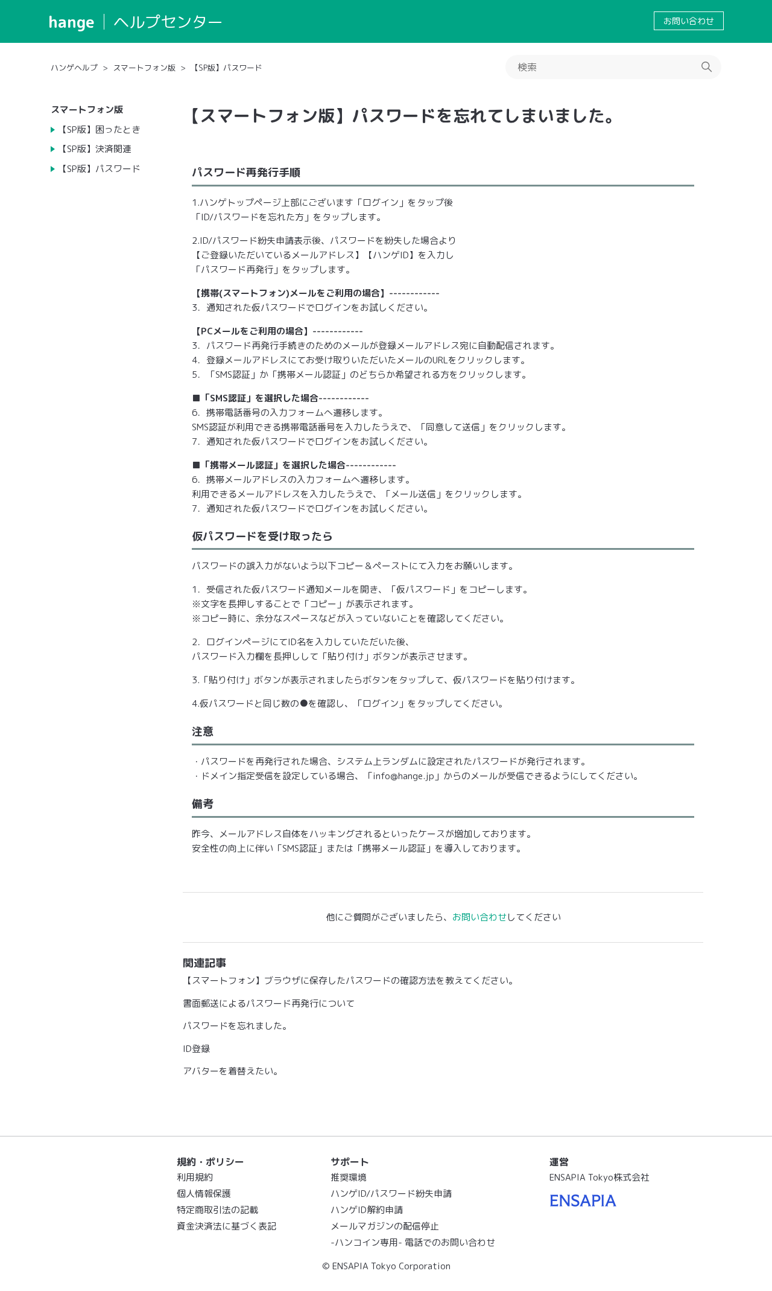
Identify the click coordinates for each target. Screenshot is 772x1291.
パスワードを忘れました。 (237, 1025)
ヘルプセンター (168, 22)
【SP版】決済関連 (94, 148)
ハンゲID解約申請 (367, 1209)
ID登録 (196, 1048)
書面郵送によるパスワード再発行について (269, 1003)
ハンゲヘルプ (74, 67)
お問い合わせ (688, 21)
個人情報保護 (204, 1193)
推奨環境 (349, 1177)
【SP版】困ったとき (99, 129)
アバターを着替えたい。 (232, 1071)
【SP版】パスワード (226, 67)
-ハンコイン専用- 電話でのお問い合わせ (413, 1242)
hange (71, 22)
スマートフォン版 (144, 67)
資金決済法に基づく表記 (226, 1226)
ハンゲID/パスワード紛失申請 (391, 1193)
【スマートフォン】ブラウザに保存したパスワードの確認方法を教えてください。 (350, 980)
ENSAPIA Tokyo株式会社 (599, 1177)
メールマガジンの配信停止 (385, 1226)
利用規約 (195, 1177)
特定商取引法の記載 (217, 1209)
